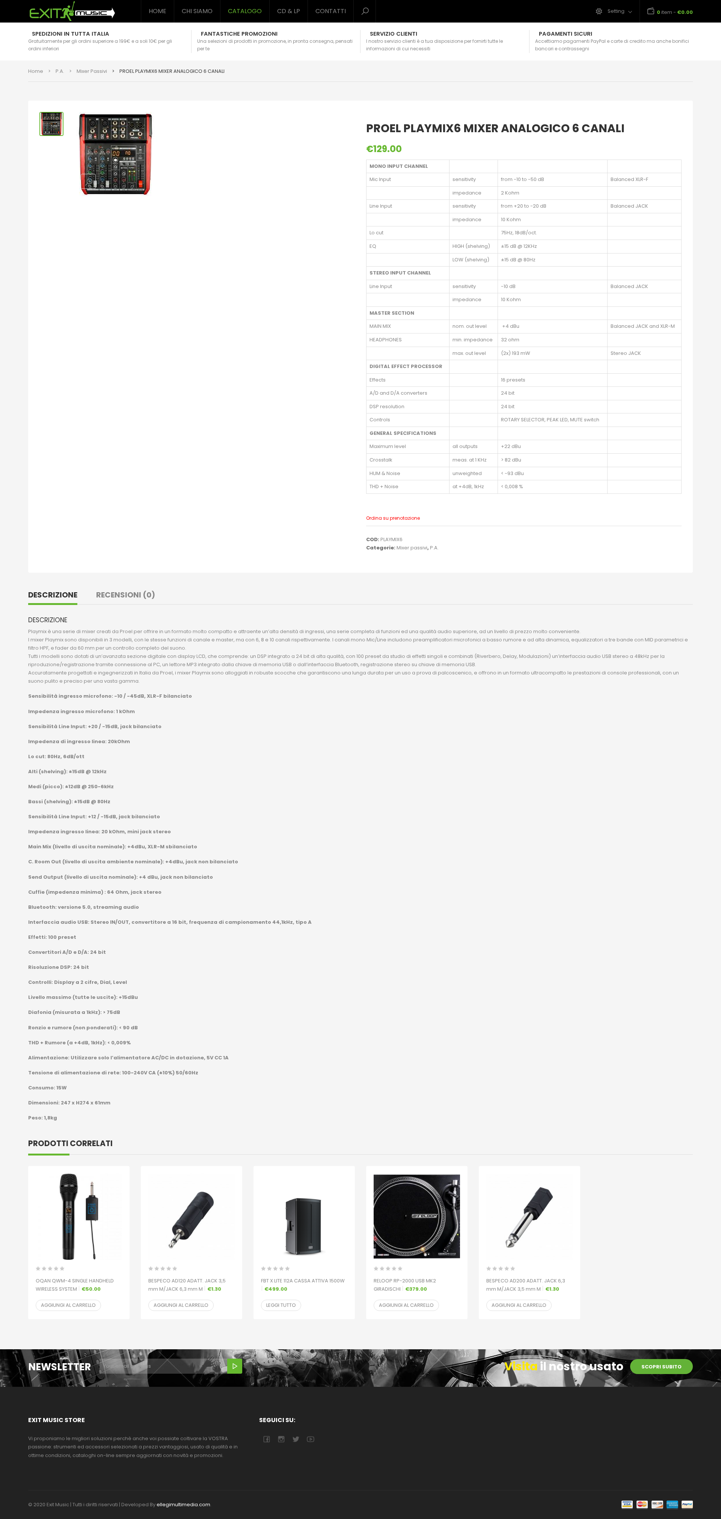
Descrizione (52, 595)
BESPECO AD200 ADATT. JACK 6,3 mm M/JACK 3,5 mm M (525, 1285)
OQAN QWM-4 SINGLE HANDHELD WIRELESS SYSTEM (75, 1285)
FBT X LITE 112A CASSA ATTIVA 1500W (303, 1285)
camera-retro (281, 1439)
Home (157, 11)
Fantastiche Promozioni (239, 34)
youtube (310, 1439)
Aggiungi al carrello (68, 1305)
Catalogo (245, 11)
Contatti (330, 11)
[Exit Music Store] (79, 11)
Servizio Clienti (393, 34)
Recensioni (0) (125, 595)
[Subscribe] (234, 1366)
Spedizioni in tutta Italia (70, 34)
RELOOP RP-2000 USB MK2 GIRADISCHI (405, 1285)
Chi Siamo (197, 11)
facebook (266, 1439)
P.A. (60, 71)
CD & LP (288, 11)
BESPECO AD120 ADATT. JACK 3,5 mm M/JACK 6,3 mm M (187, 1285)
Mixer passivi (92, 71)
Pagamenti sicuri (565, 34)
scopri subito (661, 1366)
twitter (295, 1439)
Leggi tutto (281, 1305)
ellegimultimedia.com (183, 1504)
